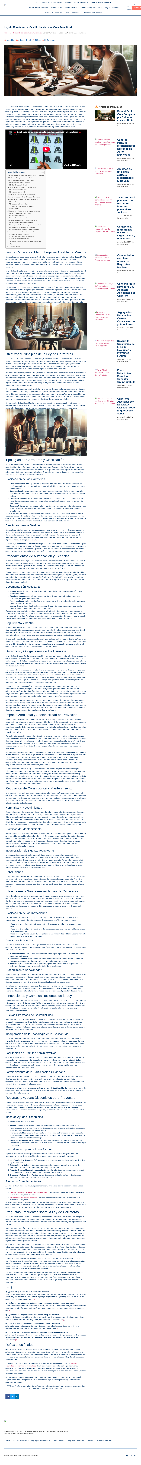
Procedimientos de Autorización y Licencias (22, 187)
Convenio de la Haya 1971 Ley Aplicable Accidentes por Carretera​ (126, 289)
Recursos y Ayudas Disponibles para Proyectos (24, 232)
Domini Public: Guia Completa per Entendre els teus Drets (126, 115)
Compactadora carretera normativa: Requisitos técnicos (125, 261)
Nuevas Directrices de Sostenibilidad (22, 222)
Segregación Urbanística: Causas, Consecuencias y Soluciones (126, 318)
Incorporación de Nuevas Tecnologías (22, 206)
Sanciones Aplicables (17, 215)
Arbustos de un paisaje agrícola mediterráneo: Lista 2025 (125, 175)
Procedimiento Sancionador (19, 218)
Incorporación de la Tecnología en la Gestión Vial (26, 225)
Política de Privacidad (105, 1441)
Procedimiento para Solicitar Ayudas (23, 236)
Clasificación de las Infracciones (21, 213)
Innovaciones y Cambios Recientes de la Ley (22, 220)
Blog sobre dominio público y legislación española (31, 1441)
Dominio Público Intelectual (38, 8)
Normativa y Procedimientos (19, 202)
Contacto (90, 1441)
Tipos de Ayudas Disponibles (21, 234)
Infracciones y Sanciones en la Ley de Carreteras (24, 211)
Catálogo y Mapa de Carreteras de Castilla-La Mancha (29, 1192)
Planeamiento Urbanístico (93, 13)
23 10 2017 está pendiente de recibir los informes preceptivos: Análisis (126, 205)
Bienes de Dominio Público (52, 2)
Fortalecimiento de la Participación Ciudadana (25, 229)
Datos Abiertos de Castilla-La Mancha (23, 1197)
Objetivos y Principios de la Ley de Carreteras (23, 178)
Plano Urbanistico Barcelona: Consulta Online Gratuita (126, 376)
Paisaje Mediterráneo (73, 13)
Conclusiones (15, 208)
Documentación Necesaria (19, 190)
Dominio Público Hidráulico (101, 2)
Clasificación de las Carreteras (20, 183)
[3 (9, 1311)
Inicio (37, 2)
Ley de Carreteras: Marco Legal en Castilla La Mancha (26, 175)
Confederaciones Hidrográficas (76, 2)
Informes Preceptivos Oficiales (91, 8)
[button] (7, 1396)
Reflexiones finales (15, 246)
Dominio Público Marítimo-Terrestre (64, 8)
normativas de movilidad (27, 1366)
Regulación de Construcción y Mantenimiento (23, 199)
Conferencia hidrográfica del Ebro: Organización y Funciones (126, 232)
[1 (35, 1299)
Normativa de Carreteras (53, 13)
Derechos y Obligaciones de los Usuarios (21, 194)
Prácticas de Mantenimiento (19, 204)
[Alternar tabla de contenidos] (41, 172)
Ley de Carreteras (111, 8)
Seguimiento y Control (18, 192)
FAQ (10, 243)
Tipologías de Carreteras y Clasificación (21, 180)
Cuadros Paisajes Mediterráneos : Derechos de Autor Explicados (126, 147)
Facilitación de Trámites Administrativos (23, 227)
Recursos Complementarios (20, 239)
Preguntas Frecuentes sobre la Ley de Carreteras (25, 241)
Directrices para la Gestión (19, 185)
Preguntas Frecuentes (76, 1441)
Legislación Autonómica (33, 33)
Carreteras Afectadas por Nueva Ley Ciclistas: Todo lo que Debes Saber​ (126, 406)
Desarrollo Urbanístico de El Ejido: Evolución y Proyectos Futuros (125, 348)
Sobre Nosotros (58, 1441)
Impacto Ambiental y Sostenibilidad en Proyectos (24, 197)
